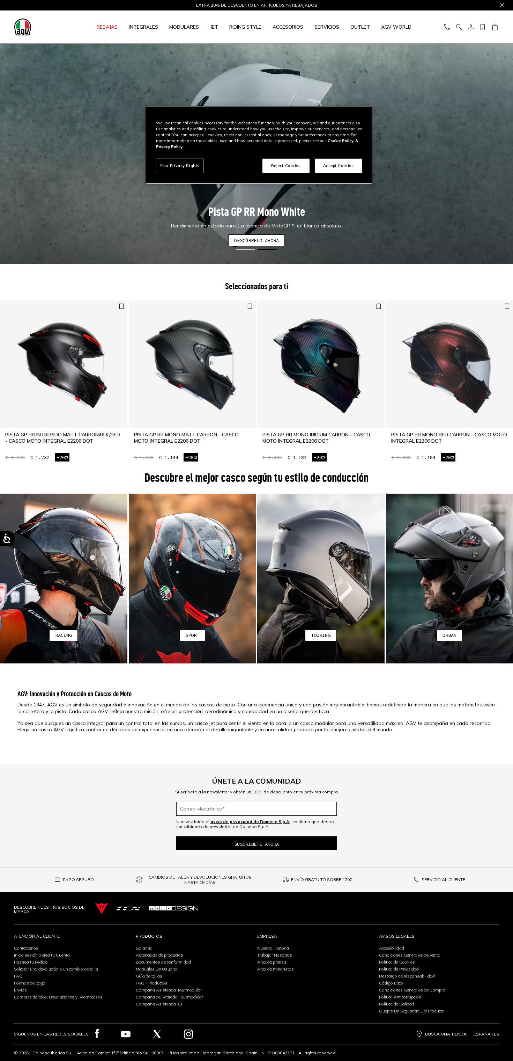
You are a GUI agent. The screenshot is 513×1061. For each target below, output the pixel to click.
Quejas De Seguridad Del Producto (412, 1010)
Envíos (20, 990)
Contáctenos (26, 948)
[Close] (502, 5)
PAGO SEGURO (78, 879)
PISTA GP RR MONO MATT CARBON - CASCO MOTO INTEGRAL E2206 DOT (186, 437)
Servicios (326, 27)
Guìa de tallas (149, 976)
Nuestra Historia (273, 948)
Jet (214, 27)
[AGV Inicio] (40, 27)
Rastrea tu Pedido (31, 962)
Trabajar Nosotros (274, 955)
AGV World (396, 27)
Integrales (143, 27)
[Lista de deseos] (482, 27)
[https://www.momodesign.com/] (173, 908)
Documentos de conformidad (163, 962)
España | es (486, 1034)
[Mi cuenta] (471, 27)
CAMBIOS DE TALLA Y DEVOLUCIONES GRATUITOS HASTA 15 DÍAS (200, 879)
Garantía (144, 948)
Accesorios (288, 27)
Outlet (360, 27)
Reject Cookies (286, 165)
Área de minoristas (275, 969)
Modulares (184, 27)
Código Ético (391, 983)
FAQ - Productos (152, 983)
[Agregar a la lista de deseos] (121, 306)
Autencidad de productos (159, 955)
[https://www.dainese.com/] (101, 908)
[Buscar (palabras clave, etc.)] (459, 27)
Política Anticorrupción (400, 997)
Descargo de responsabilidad (407, 976)
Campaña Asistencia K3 (159, 1004)
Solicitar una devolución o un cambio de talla (56, 969)
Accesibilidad (391, 948)
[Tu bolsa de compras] (494, 27)
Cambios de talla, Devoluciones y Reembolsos (58, 997)
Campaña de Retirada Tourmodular (169, 997)
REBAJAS (107, 27)
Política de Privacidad (399, 969)
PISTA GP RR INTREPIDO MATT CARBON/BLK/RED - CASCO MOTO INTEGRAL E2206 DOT (62, 437)
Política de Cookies (397, 962)
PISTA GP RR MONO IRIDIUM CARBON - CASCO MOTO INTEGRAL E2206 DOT (316, 437)
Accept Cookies (338, 165)
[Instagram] (188, 1034)
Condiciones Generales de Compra (412, 990)
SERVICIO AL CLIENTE (443, 879)
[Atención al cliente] (447, 27)
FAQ (18, 976)
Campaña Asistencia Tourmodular (169, 990)
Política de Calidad (396, 1004)
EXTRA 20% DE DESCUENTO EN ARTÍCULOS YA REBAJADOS (256, 5)
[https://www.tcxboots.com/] (128, 908)
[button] (245, 249)
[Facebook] (97, 1034)
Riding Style (245, 27)
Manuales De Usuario (156, 969)
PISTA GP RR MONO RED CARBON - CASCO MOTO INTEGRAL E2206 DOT (449, 437)
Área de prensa (271, 962)
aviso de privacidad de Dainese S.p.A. (250, 821)
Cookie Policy (341, 140)
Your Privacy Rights (180, 165)
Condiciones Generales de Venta (409, 955)
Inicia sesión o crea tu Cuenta (42, 955)
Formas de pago (29, 983)
